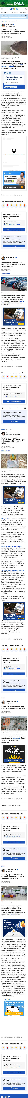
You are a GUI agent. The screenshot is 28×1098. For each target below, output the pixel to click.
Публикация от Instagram (14, 170)
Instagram (15, 246)
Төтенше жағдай (12, 21)
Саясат (3, 429)
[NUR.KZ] (14, 9)
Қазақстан (8, 429)
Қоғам (2, 254)
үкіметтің (12, 914)
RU (23, 9)
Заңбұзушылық (14, 12)
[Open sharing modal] (18, 408)
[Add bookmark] (25, 408)
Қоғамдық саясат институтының (11, 546)
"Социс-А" (4, 519)
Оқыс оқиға (4, 12)
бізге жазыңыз (18, 195)
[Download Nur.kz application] (14, 3)
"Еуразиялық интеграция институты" (13, 570)
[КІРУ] (25, 9)
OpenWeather (16, 738)
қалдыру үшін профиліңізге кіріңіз (12, 224)
